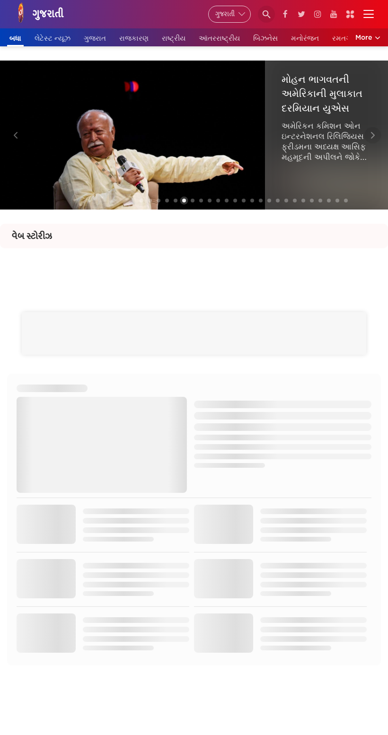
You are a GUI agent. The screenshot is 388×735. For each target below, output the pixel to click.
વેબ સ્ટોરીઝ (32, 236)
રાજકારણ (134, 38)
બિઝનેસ (265, 38)
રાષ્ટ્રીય (173, 38)
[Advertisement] (194, 269)
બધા (15, 38)
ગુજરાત (95, 38)
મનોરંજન (305, 38)
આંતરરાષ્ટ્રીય (219, 38)
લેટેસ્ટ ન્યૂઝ (53, 38)
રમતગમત (346, 38)
